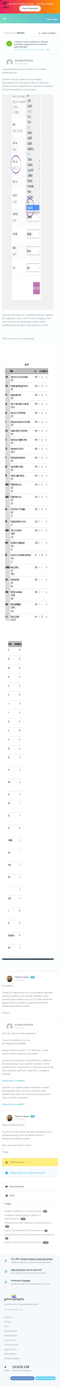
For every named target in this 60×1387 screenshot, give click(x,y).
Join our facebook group (23, 1378)
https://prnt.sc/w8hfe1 (13, 1080)
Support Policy (10, 1349)
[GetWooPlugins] (28, 1297)
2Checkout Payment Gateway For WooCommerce (28, 1224)
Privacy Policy (10, 1340)
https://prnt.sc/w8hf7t (13, 1104)
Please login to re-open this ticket (27, 1173)
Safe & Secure (18, 1269)
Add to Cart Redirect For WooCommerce (25, 1230)
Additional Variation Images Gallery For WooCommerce (22, 1217)
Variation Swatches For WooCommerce (30, 50)
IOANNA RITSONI (24, 60)
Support (26, 1280)
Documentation (16, 1186)
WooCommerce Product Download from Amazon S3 (29, 1236)
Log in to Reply (48, 33)
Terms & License (11, 1344)
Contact (7, 1322)
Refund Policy (10, 1354)
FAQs (12, 1195)
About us (8, 1317)
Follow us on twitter (46, 1378)
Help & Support (10, 1335)
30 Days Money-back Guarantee (36, 1259)
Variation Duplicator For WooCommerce (25, 1211)
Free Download (30, 8)
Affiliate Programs (11, 1358)
